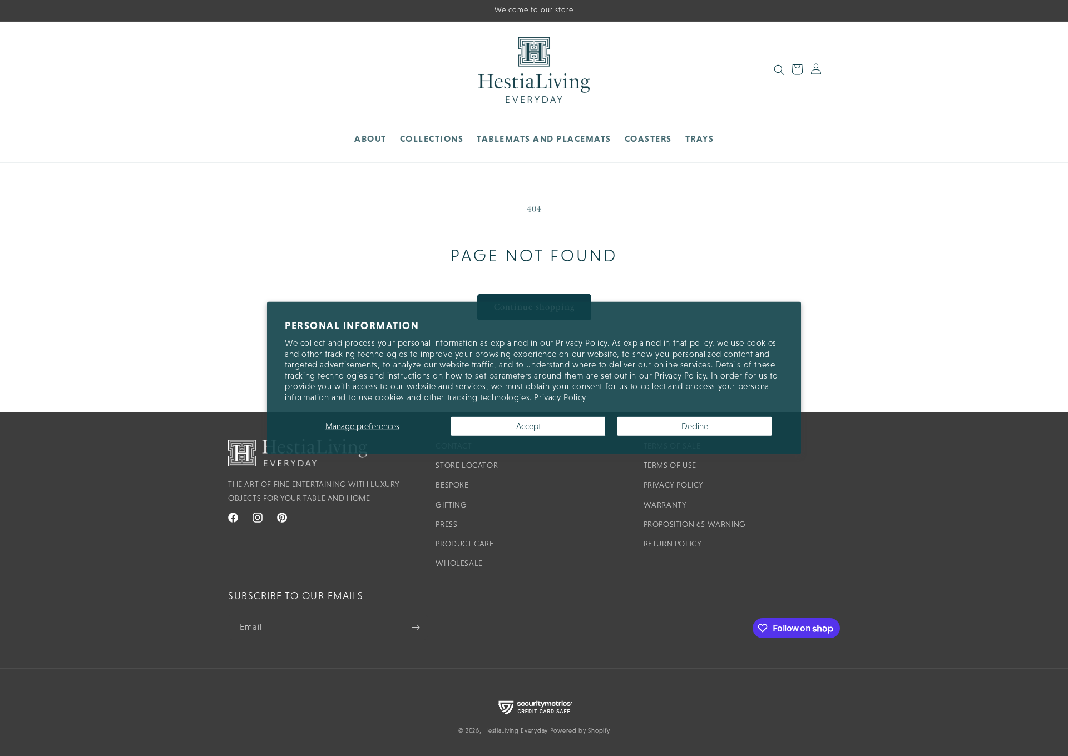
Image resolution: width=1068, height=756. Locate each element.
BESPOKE (452, 484)
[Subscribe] (415, 627)
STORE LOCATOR (467, 465)
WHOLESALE (459, 563)
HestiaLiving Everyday (515, 730)
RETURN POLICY (673, 543)
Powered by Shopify (580, 730)
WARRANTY (665, 504)
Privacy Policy (560, 397)
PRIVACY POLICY (674, 484)
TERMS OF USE (670, 465)
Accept (528, 426)
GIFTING (451, 504)
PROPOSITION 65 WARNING (695, 524)
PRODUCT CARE (464, 543)
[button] (432, 138)
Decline (694, 426)
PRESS (446, 524)
